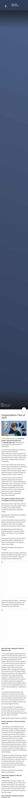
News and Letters (6, 405)
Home (2, 403)
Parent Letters (5, 406)
